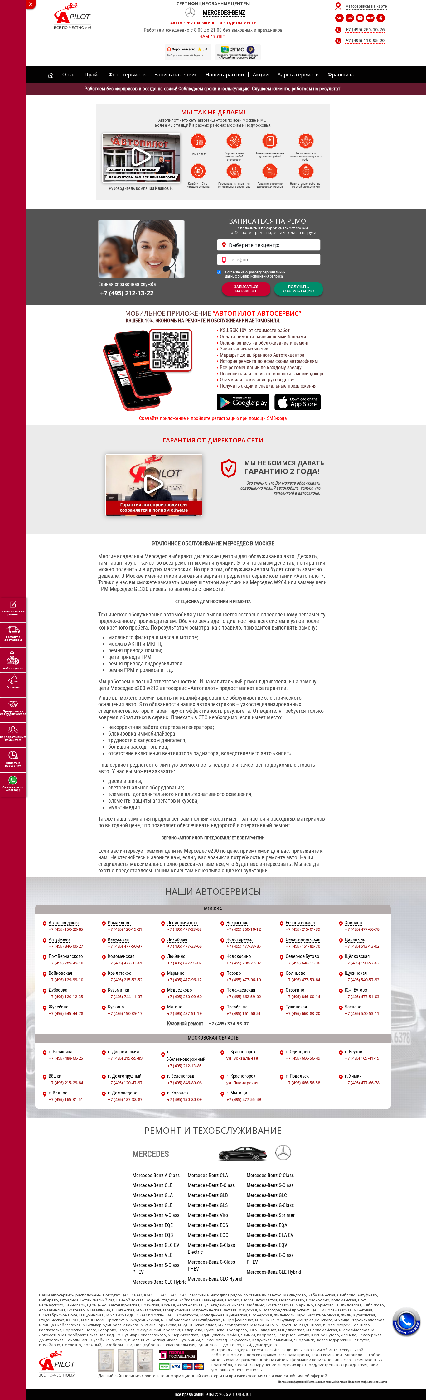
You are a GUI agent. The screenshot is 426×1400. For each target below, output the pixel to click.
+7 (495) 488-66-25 (66, 1058)
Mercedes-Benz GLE (152, 1205)
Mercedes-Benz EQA (267, 1225)
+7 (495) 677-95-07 (184, 963)
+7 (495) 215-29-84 (66, 1082)
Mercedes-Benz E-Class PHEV (270, 1258)
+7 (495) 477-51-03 (362, 996)
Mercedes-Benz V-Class (156, 1215)
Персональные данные (321, 1381)
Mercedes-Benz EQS (208, 1225)
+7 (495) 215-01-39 (303, 929)
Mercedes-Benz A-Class (156, 1175)
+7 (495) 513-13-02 (362, 946)
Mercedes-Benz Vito (208, 1215)
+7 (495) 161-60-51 (243, 1013)
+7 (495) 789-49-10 (66, 963)
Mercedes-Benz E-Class (211, 1185)
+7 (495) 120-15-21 (125, 929)
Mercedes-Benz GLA (153, 1195)
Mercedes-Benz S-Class (270, 1185)
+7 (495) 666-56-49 (303, 1058)
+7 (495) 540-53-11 (362, 1013)
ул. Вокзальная (242, 1058)
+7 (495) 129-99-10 (66, 979)
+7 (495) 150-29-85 (66, 929)
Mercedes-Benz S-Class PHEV (156, 1268)
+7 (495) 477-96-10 (243, 979)
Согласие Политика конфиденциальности (361, 1381)
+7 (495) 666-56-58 (303, 1082)
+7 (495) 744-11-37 (125, 996)
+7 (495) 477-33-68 (184, 946)
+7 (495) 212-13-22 (126, 293)
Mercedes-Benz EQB (153, 1235)
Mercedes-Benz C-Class (270, 1175)
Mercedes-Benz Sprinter (271, 1215)
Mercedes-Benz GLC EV (156, 1245)
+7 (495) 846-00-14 (303, 996)
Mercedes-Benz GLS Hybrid (160, 1282)
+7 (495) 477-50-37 (125, 946)
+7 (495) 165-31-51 (66, 1099)
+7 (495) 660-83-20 (303, 1013)
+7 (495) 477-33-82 (184, 929)
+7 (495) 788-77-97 (243, 963)
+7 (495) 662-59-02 (243, 996)
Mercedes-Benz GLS (208, 1205)
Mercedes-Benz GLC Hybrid (215, 1279)
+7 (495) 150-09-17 (125, 1013)
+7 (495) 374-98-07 (229, 1023)
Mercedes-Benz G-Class (270, 1205)
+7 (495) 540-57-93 (362, 979)
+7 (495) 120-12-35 (66, 996)
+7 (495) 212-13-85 (184, 1066)
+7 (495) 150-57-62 (362, 963)
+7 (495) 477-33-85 (243, 946)
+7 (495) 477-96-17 (184, 979)
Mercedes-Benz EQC (208, 1235)
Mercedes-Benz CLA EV (270, 1235)
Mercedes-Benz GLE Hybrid (274, 1272)
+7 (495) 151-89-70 (303, 946)
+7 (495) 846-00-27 (66, 946)
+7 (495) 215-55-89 (125, 1058)
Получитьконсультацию (298, 289)
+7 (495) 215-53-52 (125, 979)
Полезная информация (292, 1381)
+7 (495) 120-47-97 (125, 1082)
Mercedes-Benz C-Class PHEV (211, 1265)
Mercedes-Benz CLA (208, 1175)
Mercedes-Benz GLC (267, 1195)
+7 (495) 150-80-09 (184, 1099)
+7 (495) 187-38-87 (125, 1099)
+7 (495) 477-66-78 (362, 929)
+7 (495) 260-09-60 (184, 996)
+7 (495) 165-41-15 (362, 1058)
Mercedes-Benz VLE (152, 1255)
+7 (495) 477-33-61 (125, 963)
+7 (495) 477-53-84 (303, 979)
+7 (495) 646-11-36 (303, 963)
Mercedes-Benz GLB (208, 1195)
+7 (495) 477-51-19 (184, 1013)
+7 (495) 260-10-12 (243, 929)
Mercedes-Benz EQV (267, 1245)
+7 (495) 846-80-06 (184, 1082)
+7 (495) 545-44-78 (66, 1013)
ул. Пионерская (242, 1082)
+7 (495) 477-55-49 (243, 1099)
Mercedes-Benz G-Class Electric (211, 1248)
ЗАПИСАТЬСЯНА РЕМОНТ (246, 289)
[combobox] (269, 245)
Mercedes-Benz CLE (152, 1185)
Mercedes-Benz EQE (153, 1225)
